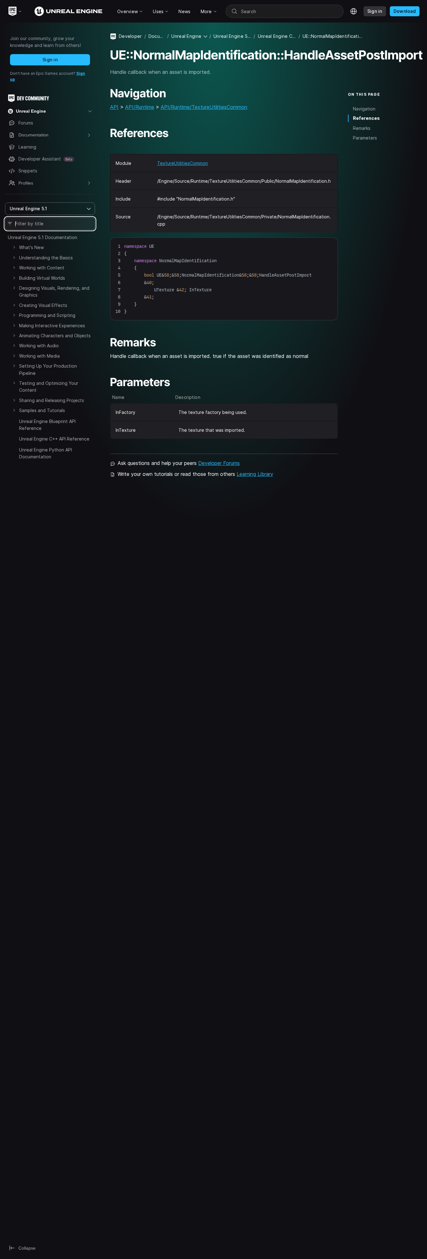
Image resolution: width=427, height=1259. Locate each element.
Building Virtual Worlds (42, 278)
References (366, 118)
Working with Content (41, 267)
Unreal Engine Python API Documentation (45, 453)
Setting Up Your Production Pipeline (48, 369)
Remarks (361, 128)
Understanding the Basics (46, 257)
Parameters (365, 137)
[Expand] (14, 247)
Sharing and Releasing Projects (51, 400)
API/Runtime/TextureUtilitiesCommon (204, 107)
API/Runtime (139, 107)
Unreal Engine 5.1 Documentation (42, 237)
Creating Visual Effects (43, 305)
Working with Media (39, 356)
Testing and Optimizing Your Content (48, 386)
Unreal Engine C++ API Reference (54, 438)
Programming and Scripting (47, 315)
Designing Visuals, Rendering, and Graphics (54, 291)
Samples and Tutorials (42, 410)
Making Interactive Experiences (52, 325)
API (114, 107)
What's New (31, 247)
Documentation (156, 36)
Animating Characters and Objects (55, 335)
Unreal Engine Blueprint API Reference (47, 425)
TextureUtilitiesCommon (182, 163)
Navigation (364, 108)
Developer (130, 36)
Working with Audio (39, 345)
